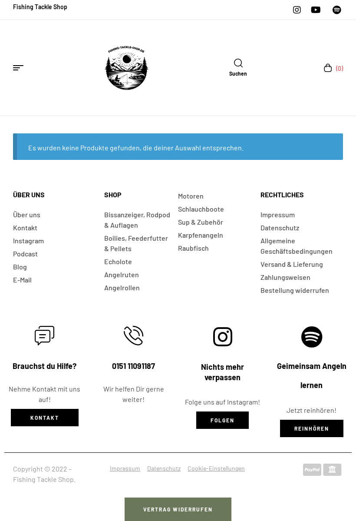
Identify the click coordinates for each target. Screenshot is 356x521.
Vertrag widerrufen (178, 509)
